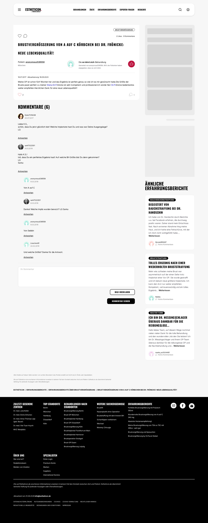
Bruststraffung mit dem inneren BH (110, 416)
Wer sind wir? (18, 459)
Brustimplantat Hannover (74, 435)
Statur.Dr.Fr (52, 85)
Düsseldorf (47, 420)
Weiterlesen (154, 236)
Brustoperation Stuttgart (73, 438)
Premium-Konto (49, 463)
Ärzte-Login (47, 459)
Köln (45, 423)
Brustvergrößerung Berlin (74, 411)
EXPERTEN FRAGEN (127, 9)
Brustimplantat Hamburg (73, 419)
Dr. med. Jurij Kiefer (21, 411)
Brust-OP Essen (70, 442)
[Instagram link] (173, 406)
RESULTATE (142, 9)
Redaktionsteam (19, 463)
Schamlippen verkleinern (106, 420)
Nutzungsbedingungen (43, 501)
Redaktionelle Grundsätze (23, 505)
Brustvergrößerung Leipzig (74, 446)
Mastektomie (156, 313)
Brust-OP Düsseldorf (72, 423)
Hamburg (47, 416)
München (47, 412)
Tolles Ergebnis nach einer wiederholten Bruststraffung (169, 265)
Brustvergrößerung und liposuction (141, 432)
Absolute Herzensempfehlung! (140, 421)
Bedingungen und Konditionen (48, 505)
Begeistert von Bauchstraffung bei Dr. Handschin (165, 208)
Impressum (67, 505)
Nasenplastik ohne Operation (108, 412)
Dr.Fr (113, 85)
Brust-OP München (71, 415)
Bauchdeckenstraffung (162, 200)
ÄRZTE (92, 9)
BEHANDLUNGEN (79, 9)
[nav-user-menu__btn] (188, 9)
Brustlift (100, 408)
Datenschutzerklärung (22, 501)
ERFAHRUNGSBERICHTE (107, 9)
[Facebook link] (183, 406)
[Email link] (192, 406)
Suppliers (47, 471)
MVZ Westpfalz (19, 429)
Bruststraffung (158, 258)
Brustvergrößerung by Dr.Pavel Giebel (143, 436)
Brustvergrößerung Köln (73, 427)
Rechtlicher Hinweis (88, 501)
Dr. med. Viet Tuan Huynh (23, 425)
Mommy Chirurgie (104, 427)
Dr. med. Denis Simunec (22, 415)
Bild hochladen (122, 292)
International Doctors (51, 475)
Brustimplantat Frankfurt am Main (77, 431)
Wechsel (100, 423)
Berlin (45, 408)
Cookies (57, 501)
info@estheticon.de (43, 496)
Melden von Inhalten (21, 467)
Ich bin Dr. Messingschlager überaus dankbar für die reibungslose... (168, 321)
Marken (46, 467)
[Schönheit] (33, 10)
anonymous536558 (35, 62)
